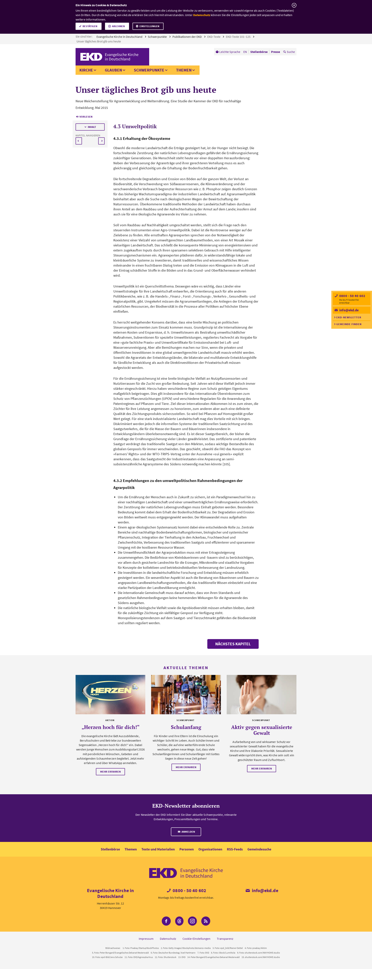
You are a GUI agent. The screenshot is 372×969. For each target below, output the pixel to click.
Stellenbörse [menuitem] (259, 52)
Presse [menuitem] (275, 52)
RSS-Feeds (235, 849)
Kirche (86, 70)
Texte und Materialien (158, 849)
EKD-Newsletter (348, 317)
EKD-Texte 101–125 (238, 37)
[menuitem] (228, 51)
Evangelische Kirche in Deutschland (119, 37)
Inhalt (92, 127)
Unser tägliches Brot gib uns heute (99, 41)
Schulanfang (186, 727)
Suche (291, 52)
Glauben (113, 70)
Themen (184, 70)
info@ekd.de (348, 310)
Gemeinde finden (349, 324)
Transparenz (225, 939)
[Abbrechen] (294, 5)
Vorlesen (85, 116)
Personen (186, 849)
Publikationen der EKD (187, 37)
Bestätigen (90, 26)
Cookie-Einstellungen (196, 939)
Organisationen (210, 849)
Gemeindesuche (259, 849)
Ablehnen (118, 26)
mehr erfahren (110, 771)
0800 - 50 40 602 (351, 295)
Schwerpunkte (157, 37)
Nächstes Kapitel (233, 643)
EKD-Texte (214, 37)
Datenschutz (201, 15)
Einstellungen (149, 26)
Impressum (146, 939)
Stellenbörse (110, 849)
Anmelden (188, 831)
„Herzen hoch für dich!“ (111, 727)
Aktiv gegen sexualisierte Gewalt (261, 730)
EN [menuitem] (245, 52)
